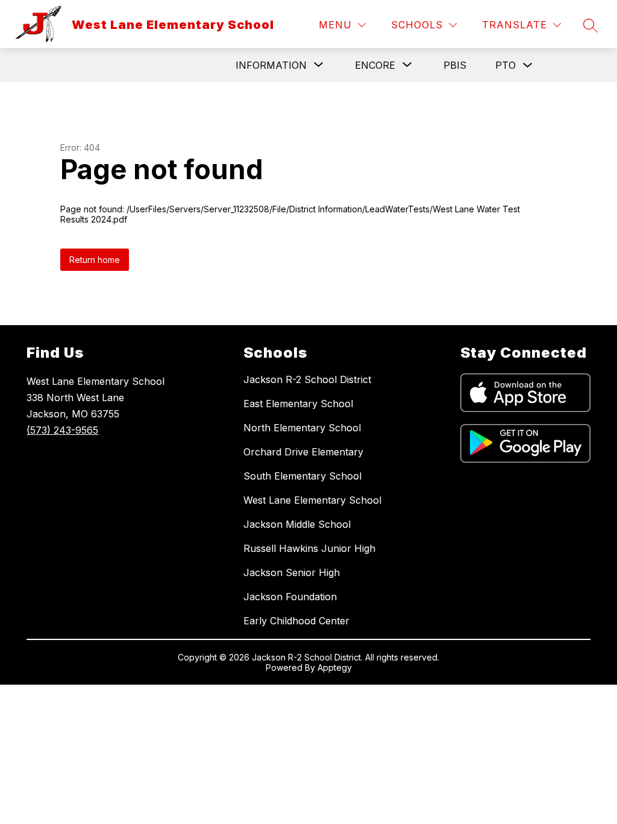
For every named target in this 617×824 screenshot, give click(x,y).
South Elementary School (302, 476)
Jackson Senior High (291, 572)
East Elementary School (298, 404)
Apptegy (335, 667)
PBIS (454, 65)
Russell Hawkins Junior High (309, 548)
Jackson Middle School (297, 524)
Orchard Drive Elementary (303, 452)
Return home (94, 260)
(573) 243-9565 (62, 430)
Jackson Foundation (290, 597)
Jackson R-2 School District (307, 379)
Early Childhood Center (296, 621)
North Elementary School (302, 428)
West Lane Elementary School (312, 500)
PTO (505, 65)
